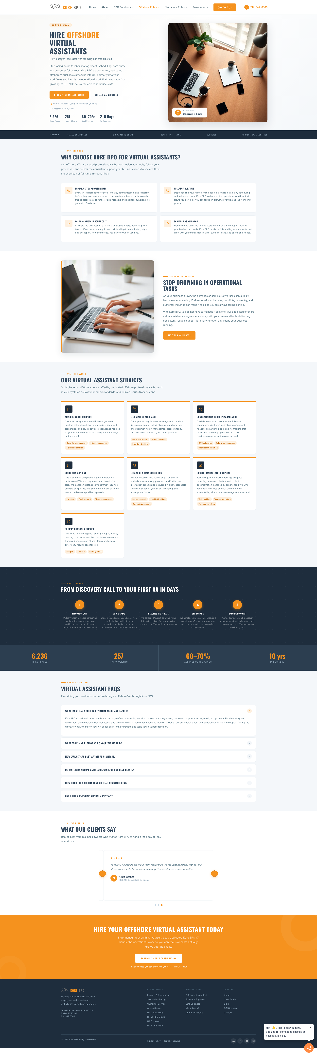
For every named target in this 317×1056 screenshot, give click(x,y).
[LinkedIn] (233, 1041)
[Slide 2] (158, 905)
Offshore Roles (148, 7)
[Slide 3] (161, 905)
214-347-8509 (258, 7)
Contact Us (225, 7)
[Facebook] (240, 1041)
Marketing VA (192, 1008)
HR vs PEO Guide (156, 1017)
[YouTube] (246, 1041)
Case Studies (231, 999)
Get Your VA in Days (179, 335)
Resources (199, 7)
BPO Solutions (122, 7)
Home (92, 7)
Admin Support (154, 1008)
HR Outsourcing (155, 1012)
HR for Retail (153, 1021)
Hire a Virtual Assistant (69, 94)
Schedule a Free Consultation (158, 958)
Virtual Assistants (194, 1012)
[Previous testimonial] (102, 873)
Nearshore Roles (175, 7)
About (104, 7)
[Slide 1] (155, 905)
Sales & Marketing (156, 999)
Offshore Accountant (196, 995)
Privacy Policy (154, 1041)
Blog (226, 1003)
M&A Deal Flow (155, 1025)
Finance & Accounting (158, 995)
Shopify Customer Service (79, 529)
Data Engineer (193, 1003)
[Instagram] (253, 1041)
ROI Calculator (231, 1008)
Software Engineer (195, 999)
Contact (228, 1012)
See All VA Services (106, 94)
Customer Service (156, 1003)
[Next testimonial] (214, 873)
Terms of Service (172, 1041)
